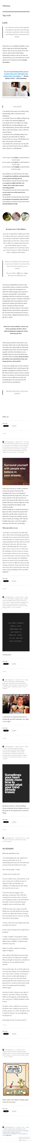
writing (4, 607)
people (12, 604)
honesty (18, 600)
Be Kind (4, 443)
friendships (9, 600)
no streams (8, 848)
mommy (12, 602)
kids (9, 751)
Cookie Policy (8, 1135)
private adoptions (6, 1055)
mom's (7, 602)
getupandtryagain (20, 681)
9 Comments (21, 452)
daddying (22, 750)
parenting (4, 686)
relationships (17, 450)
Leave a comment (16, 607)
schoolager (5, 757)
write (22, 605)
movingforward (24, 602)
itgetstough (5, 683)
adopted (4, 1051)
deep (9, 1053)
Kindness (26, 445)
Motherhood (20, 1053)
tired (10, 757)
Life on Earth (14, 447)
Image (26, 597)
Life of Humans (6, 447)
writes (15, 757)
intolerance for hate (18, 445)
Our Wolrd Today (6, 449)
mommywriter (21, 753)
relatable (17, 839)
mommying (17, 602)
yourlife (8, 607)
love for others (24, 447)
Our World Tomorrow (16, 449)
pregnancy (19, 755)
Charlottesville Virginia (12, 443)
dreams (4, 600)
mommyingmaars (9, 442)
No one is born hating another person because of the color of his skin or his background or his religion (16, 74)
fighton (13, 681)
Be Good (26, 442)
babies (5, 748)
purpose (17, 604)
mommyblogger (6, 753)
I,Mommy (6, 6)
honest (15, 1053)
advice (5, 598)
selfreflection (15, 686)
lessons (22, 600)
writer (26, 605)
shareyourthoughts (7, 605)
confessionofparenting (8, 750)
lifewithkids (5, 685)
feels (12, 1053)
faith (10, 681)
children (6, 681)
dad (15, 750)
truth (15, 452)
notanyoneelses (6, 604)
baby (9, 748)
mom (3, 602)
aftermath (19, 1051)
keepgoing (11, 683)
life (25, 600)
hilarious (11, 1129)
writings (27, 1055)
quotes (9, 686)
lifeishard (23, 683)
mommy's (14, 685)
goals (14, 600)
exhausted (4, 751)
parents (10, 755)
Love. (5, 22)
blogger (12, 598)
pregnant (24, 755)
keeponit (16, 683)
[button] (6, 216)
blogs (21, 598)
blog (9, 598)
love (19, 447)
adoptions (13, 1051)
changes (25, 598)
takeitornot (15, 605)
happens (6, 839)
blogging (17, 598)
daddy (18, 750)
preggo (14, 755)
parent (26, 685)
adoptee (9, 1051)
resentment (14, 1055)
